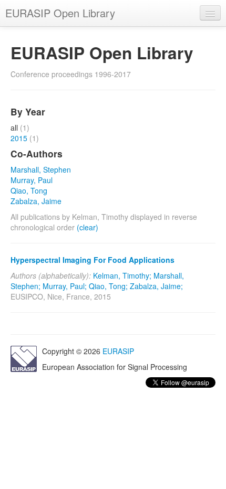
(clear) (87, 227)
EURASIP (118, 351)
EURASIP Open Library (60, 12)
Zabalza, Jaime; (156, 286)
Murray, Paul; (65, 286)
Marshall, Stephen (41, 169)
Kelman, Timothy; (122, 275)
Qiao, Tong (29, 190)
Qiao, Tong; (108, 286)
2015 (19, 138)
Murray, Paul (32, 180)
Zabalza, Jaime (36, 201)
